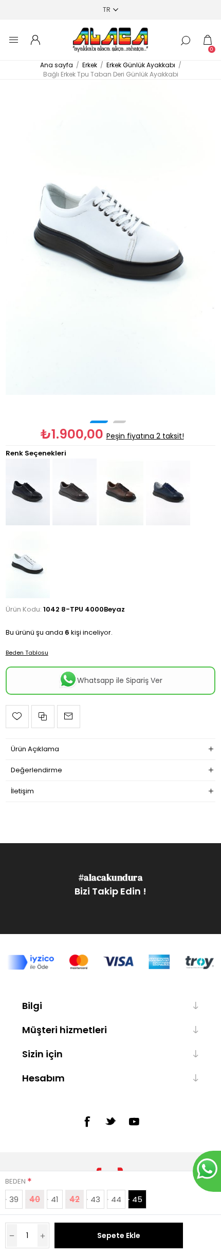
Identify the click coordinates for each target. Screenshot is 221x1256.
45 (137, 1199)
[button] (99, 422)
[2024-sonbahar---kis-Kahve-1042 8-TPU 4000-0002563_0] (74, 523)
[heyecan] (110, 1121)
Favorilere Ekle (17, 716)
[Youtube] (134, 1121)
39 (14, 1199)
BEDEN (16, 1181)
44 (116, 1199)
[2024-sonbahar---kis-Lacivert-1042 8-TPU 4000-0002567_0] (168, 523)
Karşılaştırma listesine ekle (42, 716)
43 (95, 1199)
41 (55, 1199)
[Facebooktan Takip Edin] (87, 1121)
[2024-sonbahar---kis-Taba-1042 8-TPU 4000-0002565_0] (121, 523)
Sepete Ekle (118, 1235)
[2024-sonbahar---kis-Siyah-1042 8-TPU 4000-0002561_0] (28, 523)
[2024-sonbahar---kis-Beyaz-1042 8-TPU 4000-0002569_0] (111, 237)
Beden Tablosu (27, 653)
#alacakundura (111, 877)
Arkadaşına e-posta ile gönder (68, 716)
